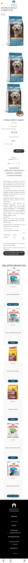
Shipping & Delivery (14, 173)
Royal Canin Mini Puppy (13, 294)
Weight (13, 141)
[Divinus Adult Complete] (14, 66)
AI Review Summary (14, 175)
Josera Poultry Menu (13, 371)
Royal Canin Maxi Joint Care (13, 332)
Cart (10, 561)
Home (3, 561)
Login (24, 561)
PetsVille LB (15, 553)
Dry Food (16, 159)
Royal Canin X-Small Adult (13, 447)
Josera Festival (12, 409)
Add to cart (19, 151)
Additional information (13, 170)
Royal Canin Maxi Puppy (12, 486)
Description (14, 168)
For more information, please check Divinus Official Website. (14, 253)
